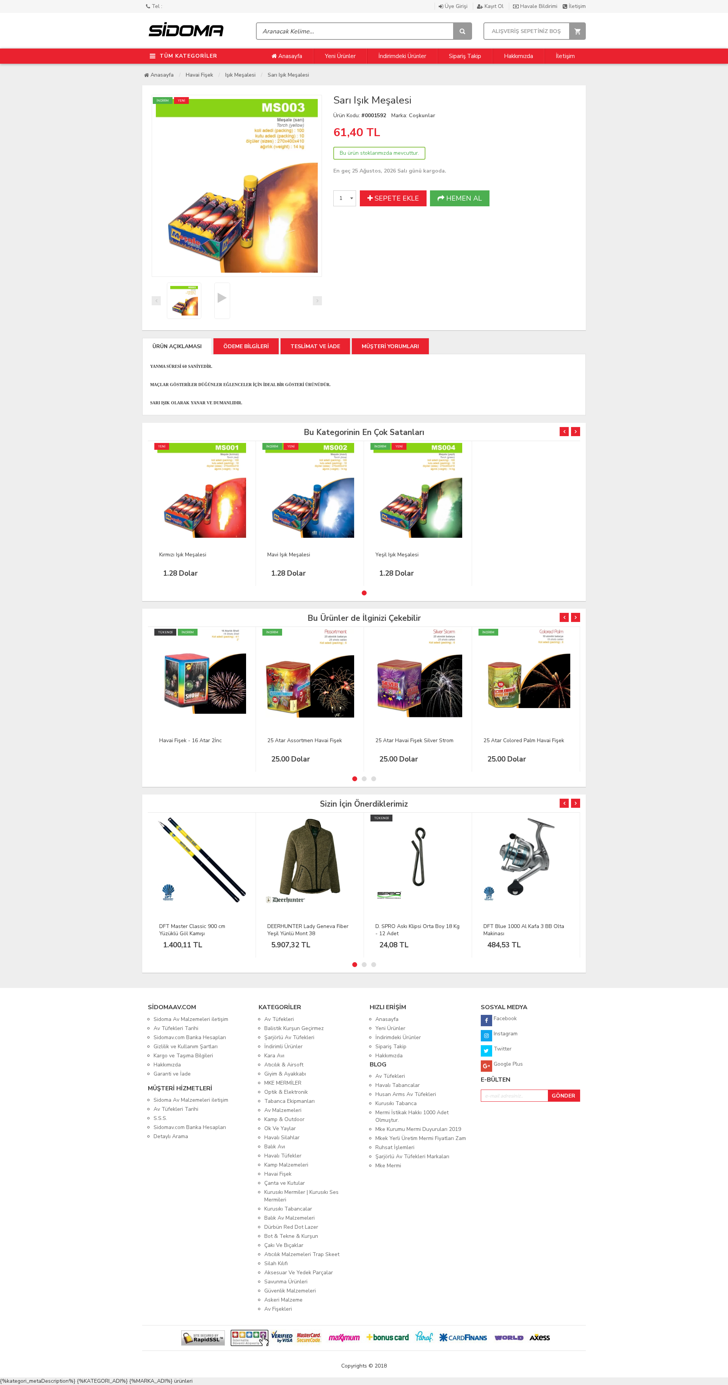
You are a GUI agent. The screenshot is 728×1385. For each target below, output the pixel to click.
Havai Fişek (199, 75)
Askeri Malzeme (283, 1299)
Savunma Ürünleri (286, 1281)
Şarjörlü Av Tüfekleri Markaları (412, 1156)
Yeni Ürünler (340, 56)
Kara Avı (274, 1055)
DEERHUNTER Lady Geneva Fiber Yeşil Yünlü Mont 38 (307, 930)
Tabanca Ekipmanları (289, 1101)
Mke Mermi (388, 1165)
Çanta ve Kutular (284, 1183)
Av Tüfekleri (279, 1019)
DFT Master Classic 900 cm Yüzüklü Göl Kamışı (192, 930)
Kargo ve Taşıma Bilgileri (183, 1055)
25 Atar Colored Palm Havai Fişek (523, 740)
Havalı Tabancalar (397, 1085)
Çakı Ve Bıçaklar (283, 1245)
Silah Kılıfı (276, 1263)
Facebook (504, 1018)
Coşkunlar (422, 115)
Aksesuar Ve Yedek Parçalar (298, 1272)
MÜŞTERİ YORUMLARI (390, 346)
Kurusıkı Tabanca (396, 1103)
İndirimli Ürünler (283, 1046)
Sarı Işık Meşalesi (288, 75)
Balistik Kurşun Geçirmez (294, 1028)
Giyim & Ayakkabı (285, 1073)
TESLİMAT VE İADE (315, 346)
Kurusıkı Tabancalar (288, 1208)
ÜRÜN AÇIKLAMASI (177, 346)
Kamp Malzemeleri (286, 1164)
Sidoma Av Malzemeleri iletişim (191, 1019)
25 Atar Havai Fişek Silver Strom (414, 740)
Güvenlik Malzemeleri (290, 1290)
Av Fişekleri (278, 1309)
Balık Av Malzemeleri (289, 1218)
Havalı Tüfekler (282, 1155)
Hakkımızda (518, 56)
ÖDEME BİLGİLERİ (246, 346)
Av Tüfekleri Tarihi (176, 1028)
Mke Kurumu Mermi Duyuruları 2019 (418, 1129)
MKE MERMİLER (282, 1083)
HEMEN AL (463, 198)
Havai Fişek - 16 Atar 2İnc (190, 740)
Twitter (501, 1048)
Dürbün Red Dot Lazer (291, 1227)
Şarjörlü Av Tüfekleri (289, 1037)
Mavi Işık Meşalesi (288, 554)
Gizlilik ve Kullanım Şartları (186, 1046)
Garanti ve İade (172, 1073)
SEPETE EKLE (396, 198)
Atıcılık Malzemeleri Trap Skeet (301, 1254)
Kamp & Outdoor (284, 1119)
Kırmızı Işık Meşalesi (182, 554)
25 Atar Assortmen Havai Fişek (304, 740)
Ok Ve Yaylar (280, 1128)
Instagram (505, 1033)
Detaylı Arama (171, 1136)
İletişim (576, 6)
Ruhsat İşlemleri (394, 1147)
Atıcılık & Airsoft (283, 1064)
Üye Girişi (456, 6)
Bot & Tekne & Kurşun (291, 1236)
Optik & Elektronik (286, 1092)
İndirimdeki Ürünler (402, 56)
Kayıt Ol (494, 6)
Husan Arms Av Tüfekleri (405, 1094)
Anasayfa (289, 56)
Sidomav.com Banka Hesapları (190, 1037)
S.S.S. (160, 1118)
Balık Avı (274, 1146)
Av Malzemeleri (282, 1110)
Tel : (156, 6)
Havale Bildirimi (539, 6)
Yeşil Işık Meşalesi (397, 554)
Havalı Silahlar (282, 1137)
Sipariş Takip (465, 56)
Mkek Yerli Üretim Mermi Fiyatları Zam (420, 1138)
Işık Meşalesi (240, 75)
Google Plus (507, 1064)
